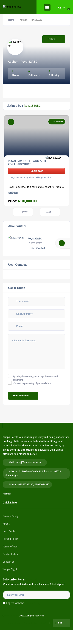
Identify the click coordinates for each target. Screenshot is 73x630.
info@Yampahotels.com (29, 462)
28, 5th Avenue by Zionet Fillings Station (31, 177)
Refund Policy (10, 538)
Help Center (9, 531)
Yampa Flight (10, 569)
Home (11, 19)
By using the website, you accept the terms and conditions (35, 378)
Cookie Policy (10, 554)
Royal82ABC (35, 238)
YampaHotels (12, 615)
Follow (52, 39)
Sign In (61, 7)
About (6, 523)
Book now (36, 171)
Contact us (9, 561)
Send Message (21, 395)
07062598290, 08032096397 (33, 484)
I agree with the (23, 603)
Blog (43, 623)
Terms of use (13, 623)
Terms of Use (10, 546)
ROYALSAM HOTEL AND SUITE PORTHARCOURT (28, 162)
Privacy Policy (10, 516)
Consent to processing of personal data (32, 383)
